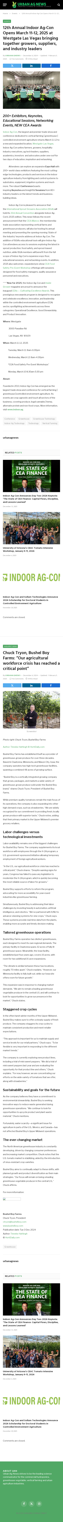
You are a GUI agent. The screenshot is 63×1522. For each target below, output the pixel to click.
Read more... (31, 1483)
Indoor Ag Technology (14, 423)
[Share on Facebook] (50, 66)
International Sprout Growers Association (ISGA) (30, 209)
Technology (33, 423)
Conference (9, 419)
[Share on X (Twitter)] (12, 66)
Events (7, 21)
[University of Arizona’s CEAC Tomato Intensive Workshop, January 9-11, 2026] (31, 528)
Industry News (10, 646)
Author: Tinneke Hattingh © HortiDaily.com (24, 747)
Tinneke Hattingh (19, 1233)
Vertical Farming (49, 423)
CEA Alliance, (33, 221)
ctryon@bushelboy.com (14, 1222)
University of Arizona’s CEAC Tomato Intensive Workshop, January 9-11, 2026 (28, 549)
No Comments (18, 59)
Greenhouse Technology (44, 419)
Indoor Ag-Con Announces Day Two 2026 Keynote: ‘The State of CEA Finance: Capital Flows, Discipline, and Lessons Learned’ (30, 499)
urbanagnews (13, 55)
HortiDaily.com (12, 1237)
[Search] (58, 4)
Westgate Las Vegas (43, 143)
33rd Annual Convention (22, 213)
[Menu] (5, 4)
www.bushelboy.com (13, 1225)
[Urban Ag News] (31, 5)
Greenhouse (23, 419)
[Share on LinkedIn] (31, 66)
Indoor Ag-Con (10, 132)
